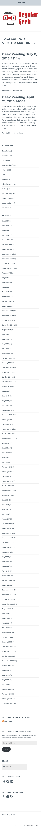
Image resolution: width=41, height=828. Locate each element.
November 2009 (7, 595)
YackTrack (5, 208)
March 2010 (6, 576)
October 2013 (7, 377)
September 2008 (8, 661)
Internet (5, 170)
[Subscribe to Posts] (3, 721)
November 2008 (8, 651)
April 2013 (5, 405)
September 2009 (8, 604)
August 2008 (6, 665)
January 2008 (7, 699)
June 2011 (5, 505)
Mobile (4, 189)
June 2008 (6, 675)
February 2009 (7, 637)
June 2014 (5, 339)
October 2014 (6, 320)
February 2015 (7, 301)
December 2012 (7, 424)
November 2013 (7, 372)
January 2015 (7, 306)
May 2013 (5, 401)
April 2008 (6, 684)
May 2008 (5, 680)
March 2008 (6, 689)
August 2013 (6, 386)
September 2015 (7, 268)
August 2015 (6, 273)
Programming (7, 193)
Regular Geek (11, 815)
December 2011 (7, 476)
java (3, 175)
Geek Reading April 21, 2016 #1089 (18, 99)
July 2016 (5, 221)
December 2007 (7, 703)
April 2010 (5, 571)
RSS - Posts (8, 721)
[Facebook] (8, 781)
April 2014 (5, 348)
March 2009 (6, 632)
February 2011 (7, 524)
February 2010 (7, 580)
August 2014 (6, 330)
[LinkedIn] (12, 781)
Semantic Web (7, 198)
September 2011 (7, 490)
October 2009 (7, 599)
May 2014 (5, 344)
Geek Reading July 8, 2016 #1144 (19, 56)
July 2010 (5, 557)
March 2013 (6, 410)
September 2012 (7, 438)
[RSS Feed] (12, 797)
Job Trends (6, 179)
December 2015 (7, 254)
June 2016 (5, 226)
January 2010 (7, 585)
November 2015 (7, 259)
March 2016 (6, 240)
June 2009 (6, 618)
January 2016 (7, 249)
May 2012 (5, 457)
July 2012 (5, 448)
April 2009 (6, 628)
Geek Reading (7, 165)
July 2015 (5, 278)
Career (4, 160)
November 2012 (7, 429)
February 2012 (7, 467)
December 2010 (7, 533)
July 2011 (5, 500)
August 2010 (6, 552)
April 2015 (5, 292)
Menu (21, 2)
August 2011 (6, 495)
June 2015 (5, 282)
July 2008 (5, 670)
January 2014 (7, 363)
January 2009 (7, 642)
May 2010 (5, 566)
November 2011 (7, 481)
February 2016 (7, 244)
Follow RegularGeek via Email (17, 732)
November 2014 (7, 315)
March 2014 (6, 353)
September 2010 (8, 547)
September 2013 (8, 382)
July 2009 (5, 613)
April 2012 (5, 462)
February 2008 (7, 694)
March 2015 (6, 296)
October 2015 (6, 263)
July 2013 (5, 391)
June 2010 (5, 561)
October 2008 (7, 656)
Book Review (6, 151)
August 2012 (6, 443)
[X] (4, 781)
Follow (6, 749)
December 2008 (7, 647)
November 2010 (7, 538)
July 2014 (5, 334)
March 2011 (6, 519)
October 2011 (6, 486)
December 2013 (7, 368)
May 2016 (5, 230)
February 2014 (7, 358)
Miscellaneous (7, 184)
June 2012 (5, 453)
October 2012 (6, 434)
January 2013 (7, 420)
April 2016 (5, 235)
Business (5, 156)
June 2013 (5, 396)
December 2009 (7, 590)
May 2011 (5, 509)
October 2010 (7, 542)
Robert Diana (17, 90)
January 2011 (6, 528)
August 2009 (6, 609)
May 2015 (5, 287)
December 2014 (7, 311)
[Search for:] (14, 767)
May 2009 (5, 623)
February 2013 (7, 415)
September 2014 (7, 325)
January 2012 (7, 472)
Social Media (6, 203)
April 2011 (5, 514)
